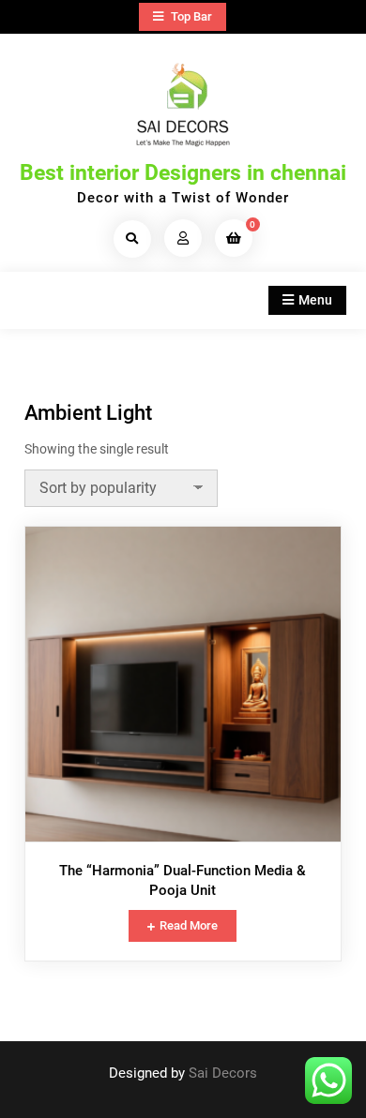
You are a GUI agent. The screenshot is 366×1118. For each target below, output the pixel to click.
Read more (189, 925)
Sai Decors (223, 1073)
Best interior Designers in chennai (183, 173)
